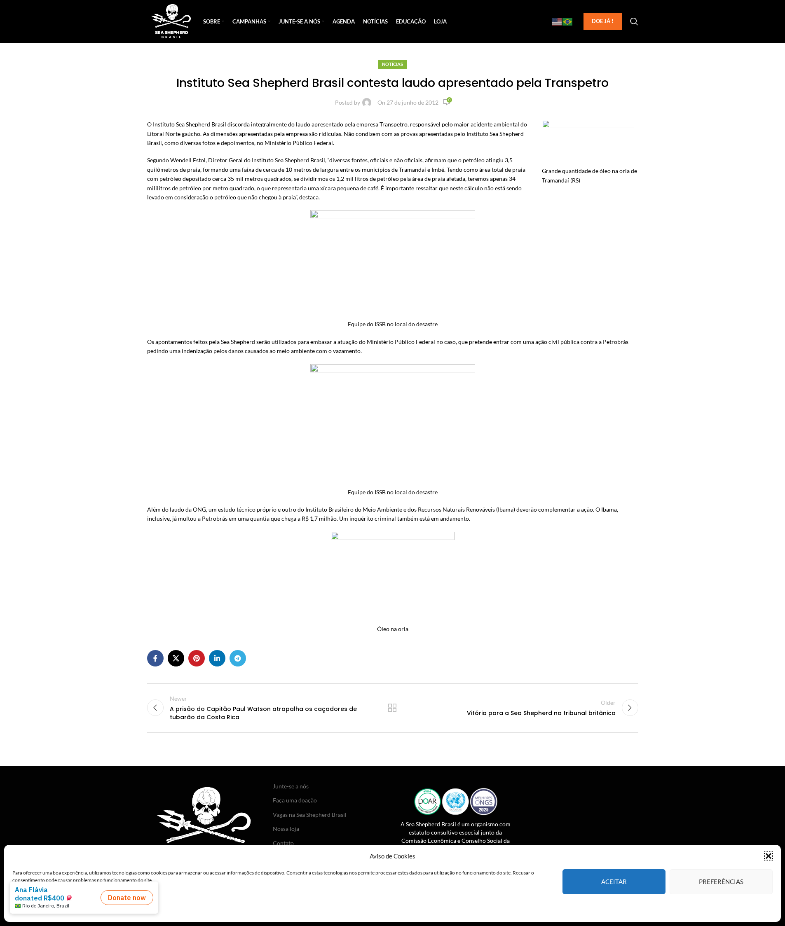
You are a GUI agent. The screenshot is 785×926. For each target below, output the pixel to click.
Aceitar (614, 881)
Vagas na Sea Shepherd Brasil (310, 814)
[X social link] (176, 658)
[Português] (567, 21)
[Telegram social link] (238, 658)
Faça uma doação (295, 800)
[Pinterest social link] (196, 658)
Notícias (392, 64)
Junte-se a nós (291, 786)
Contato (283, 842)
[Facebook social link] (155, 658)
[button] (768, 856)
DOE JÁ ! (603, 21)
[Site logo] (171, 20)
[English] (557, 21)
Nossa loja (286, 828)
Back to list (392, 707)
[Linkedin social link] (217, 658)
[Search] (634, 21)
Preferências (721, 881)
